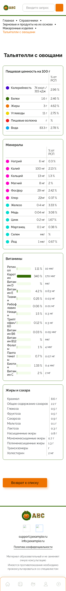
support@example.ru (33, 536)
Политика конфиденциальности (33, 546)
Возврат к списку (25, 483)
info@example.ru (33, 541)
